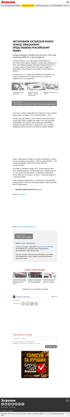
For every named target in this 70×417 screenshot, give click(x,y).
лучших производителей (45, 247)
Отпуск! (66, 5)
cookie (46, 413)
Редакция (4, 407)
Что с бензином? (56, 5)
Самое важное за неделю (22, 335)
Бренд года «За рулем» (25, 243)
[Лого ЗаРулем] (8, 2)
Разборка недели (42, 5)
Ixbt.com (22, 194)
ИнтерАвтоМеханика (12, 5)
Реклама (12, 407)
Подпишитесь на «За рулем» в (35, 289)
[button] (68, 414)
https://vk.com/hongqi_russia (26, 227)
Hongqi (27, 61)
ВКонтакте (38, 189)
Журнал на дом (28, 5)
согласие (15, 343)
